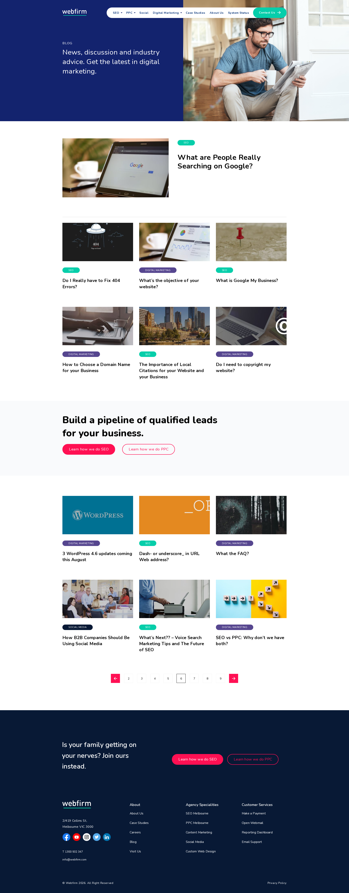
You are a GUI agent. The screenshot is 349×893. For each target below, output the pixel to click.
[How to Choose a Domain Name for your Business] (97, 326)
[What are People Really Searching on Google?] (115, 167)
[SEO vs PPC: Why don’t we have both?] (251, 599)
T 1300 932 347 (72, 852)
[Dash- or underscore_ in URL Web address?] (174, 515)
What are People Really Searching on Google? (219, 161)
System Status (238, 13)
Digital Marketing (158, 270)
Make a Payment (254, 813)
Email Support (252, 842)
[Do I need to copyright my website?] (251, 326)
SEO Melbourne (197, 813)
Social (143, 13)
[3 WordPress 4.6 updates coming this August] (97, 515)
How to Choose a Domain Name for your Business (96, 368)
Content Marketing (199, 832)
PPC (129, 13)
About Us (217, 13)
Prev (115, 678)
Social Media (77, 627)
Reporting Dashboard (257, 832)
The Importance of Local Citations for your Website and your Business (171, 371)
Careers (135, 832)
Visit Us (135, 851)
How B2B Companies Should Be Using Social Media (96, 641)
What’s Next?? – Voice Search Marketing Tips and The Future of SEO (171, 644)
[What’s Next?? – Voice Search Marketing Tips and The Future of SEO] (174, 599)
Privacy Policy (277, 883)
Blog (133, 842)
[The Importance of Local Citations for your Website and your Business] (174, 326)
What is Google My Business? (247, 281)
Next (233, 678)
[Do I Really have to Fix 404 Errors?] (97, 242)
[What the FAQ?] (251, 515)
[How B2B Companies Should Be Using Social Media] (97, 599)
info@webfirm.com (74, 859)
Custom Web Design (201, 851)
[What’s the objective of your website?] (174, 242)
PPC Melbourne (197, 823)
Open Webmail (252, 823)
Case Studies (195, 13)
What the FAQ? (232, 554)
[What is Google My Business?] (251, 242)
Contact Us (267, 13)
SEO (116, 13)
